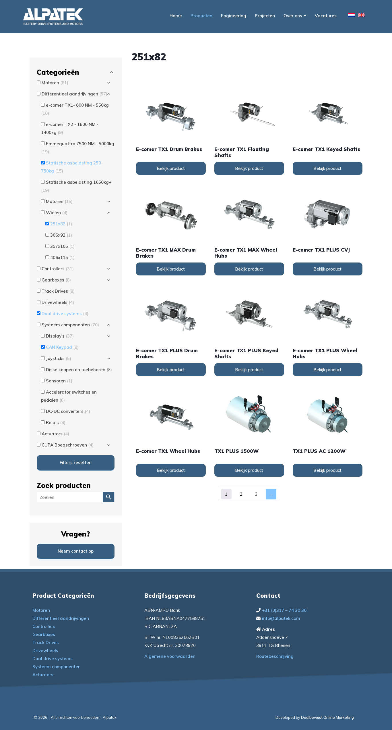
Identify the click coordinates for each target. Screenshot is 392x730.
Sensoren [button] (59, 381)
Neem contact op (76, 551)
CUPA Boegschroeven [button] (68, 445)
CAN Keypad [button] (62, 347)
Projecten (265, 15)
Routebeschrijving (275, 656)
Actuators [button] (55, 433)
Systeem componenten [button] (70, 324)
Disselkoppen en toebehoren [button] (79, 369)
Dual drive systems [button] (65, 313)
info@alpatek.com (281, 618)
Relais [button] (55, 422)
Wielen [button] (56, 212)
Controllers (43, 626)
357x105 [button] (62, 246)
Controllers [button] (58, 268)
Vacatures (326, 15)
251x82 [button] (61, 224)
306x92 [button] (61, 235)
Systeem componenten (56, 666)
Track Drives (45, 642)
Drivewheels (45, 650)
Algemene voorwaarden (169, 656)
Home (176, 15)
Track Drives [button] (58, 291)
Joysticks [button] (58, 358)
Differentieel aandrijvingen (60, 618)
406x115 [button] (62, 257)
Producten (201, 15)
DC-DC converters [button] (68, 411)
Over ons (293, 15)
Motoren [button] (55, 82)
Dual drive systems (52, 658)
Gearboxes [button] (56, 280)
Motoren (41, 610)
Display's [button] (60, 336)
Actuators (42, 674)
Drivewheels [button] (58, 302)
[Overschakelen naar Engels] (361, 16)
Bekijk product (171, 168)
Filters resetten (76, 462)
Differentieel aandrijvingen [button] (74, 94)
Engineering (233, 15)
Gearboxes (43, 634)
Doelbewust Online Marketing (327, 717)
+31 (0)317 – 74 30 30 (284, 610)
